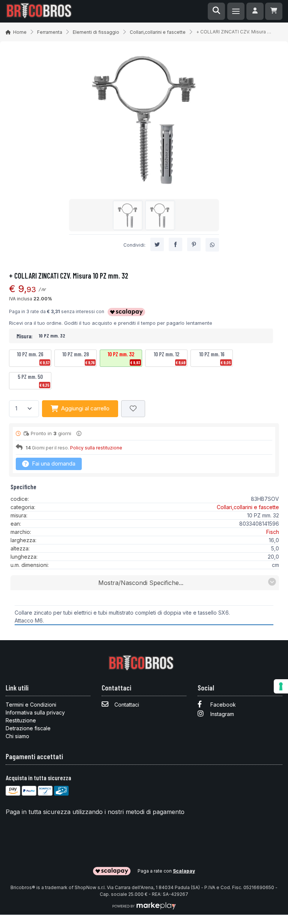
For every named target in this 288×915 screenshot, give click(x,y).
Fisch (272, 532)
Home (20, 32)
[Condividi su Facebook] (175, 244)
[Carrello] (273, 11)
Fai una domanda (52, 463)
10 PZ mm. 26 (33, 358)
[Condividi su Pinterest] (194, 244)
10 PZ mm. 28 (78, 358)
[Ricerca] (216, 11)
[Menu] (236, 11)
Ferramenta (49, 32)
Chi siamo (17, 736)
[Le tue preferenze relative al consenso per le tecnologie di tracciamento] (281, 686)
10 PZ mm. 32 (124, 358)
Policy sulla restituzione (96, 448)
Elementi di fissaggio (96, 32)
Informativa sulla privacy (35, 712)
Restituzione (21, 720)
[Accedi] (255, 11)
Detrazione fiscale (28, 728)
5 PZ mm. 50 (34, 380)
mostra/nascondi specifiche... (140, 582)
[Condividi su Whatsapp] (212, 245)
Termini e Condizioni (31, 704)
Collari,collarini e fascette (158, 32)
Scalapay (184, 871)
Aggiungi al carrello (85, 408)
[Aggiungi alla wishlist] (133, 408)
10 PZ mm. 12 (170, 358)
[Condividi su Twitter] (157, 244)
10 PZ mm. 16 (215, 358)
